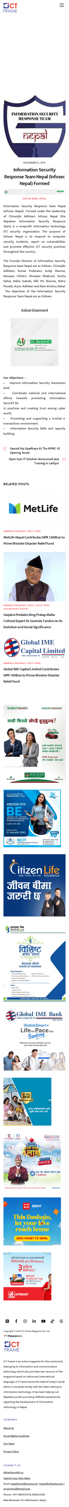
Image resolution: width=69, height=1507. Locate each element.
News (38, 531)
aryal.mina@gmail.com (16, 1489)
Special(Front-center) (15, 609)
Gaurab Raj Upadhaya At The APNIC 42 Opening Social (35, 451)
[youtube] (43, 1321)
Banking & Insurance (14, 531)
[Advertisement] (34, 52)
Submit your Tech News (16, 1478)
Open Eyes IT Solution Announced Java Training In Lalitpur (34, 461)
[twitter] (7, 1321)
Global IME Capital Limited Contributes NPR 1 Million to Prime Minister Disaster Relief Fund (31, 675)
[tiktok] (52, 1321)
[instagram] (25, 1321)
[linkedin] (34, 1321)
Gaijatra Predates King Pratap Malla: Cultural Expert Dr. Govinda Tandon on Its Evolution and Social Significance (32, 621)
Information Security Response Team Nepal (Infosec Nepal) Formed (34, 177)
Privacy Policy (11, 1451)
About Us (8, 1428)
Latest (30, 531)
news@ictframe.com (51, 1484)
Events (31, 605)
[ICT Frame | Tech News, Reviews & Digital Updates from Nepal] (10, 11)
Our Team (9, 1443)
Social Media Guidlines (16, 1436)
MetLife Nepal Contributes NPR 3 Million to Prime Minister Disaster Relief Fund (34, 540)
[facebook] (16, 1321)
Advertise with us (13, 1472)
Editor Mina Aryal (34, 199)
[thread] (61, 1321)
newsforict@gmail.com (24, 1484)
